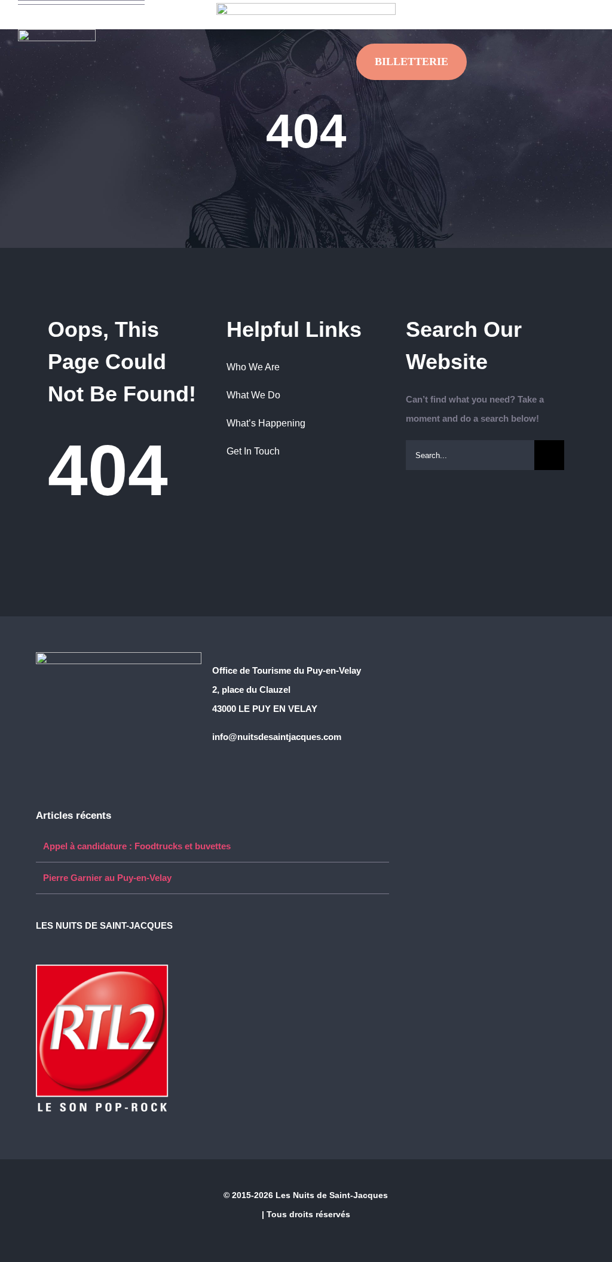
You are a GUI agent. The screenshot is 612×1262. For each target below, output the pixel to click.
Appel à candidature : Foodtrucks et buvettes (137, 846)
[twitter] (530, 8)
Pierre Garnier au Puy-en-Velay (107, 878)
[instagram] (549, 8)
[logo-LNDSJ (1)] (57, 34)
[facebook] (511, 8)
